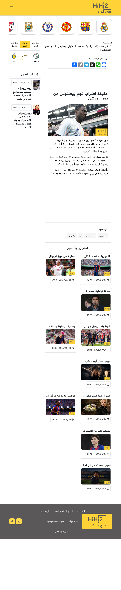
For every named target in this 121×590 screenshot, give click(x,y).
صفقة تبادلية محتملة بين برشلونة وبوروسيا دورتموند (96, 291)
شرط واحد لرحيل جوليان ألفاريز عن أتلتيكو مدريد (96, 326)
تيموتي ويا (103, 236)
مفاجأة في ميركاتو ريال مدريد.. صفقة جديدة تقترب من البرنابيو (60, 256)
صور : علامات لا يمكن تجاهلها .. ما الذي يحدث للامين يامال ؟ (96, 465)
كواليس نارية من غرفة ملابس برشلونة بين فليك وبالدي (60, 395)
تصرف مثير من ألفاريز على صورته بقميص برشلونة (96, 430)
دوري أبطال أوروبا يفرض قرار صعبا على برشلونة (96, 361)
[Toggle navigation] (11, 8)
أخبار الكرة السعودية (86, 46)
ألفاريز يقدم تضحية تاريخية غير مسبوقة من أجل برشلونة (96, 256)
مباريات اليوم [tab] (25, 44)
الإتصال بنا (44, 511)
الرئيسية (107, 42)
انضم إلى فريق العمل (63, 511)
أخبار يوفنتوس (65, 46)
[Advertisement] (78, 79)
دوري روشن (90, 236)
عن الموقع (73, 521)
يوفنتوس (71, 236)
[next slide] (11, 27)
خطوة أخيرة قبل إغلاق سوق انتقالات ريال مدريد (96, 395)
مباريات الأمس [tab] (35, 44)
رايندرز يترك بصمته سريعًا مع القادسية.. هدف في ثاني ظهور (22, 93)
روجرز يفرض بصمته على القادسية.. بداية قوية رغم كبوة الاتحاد (23, 120)
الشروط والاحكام (62, 531)
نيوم (80, 236)
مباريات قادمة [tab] (14, 44)
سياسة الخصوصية (55, 521)
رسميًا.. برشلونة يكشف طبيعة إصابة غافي (60, 326)
